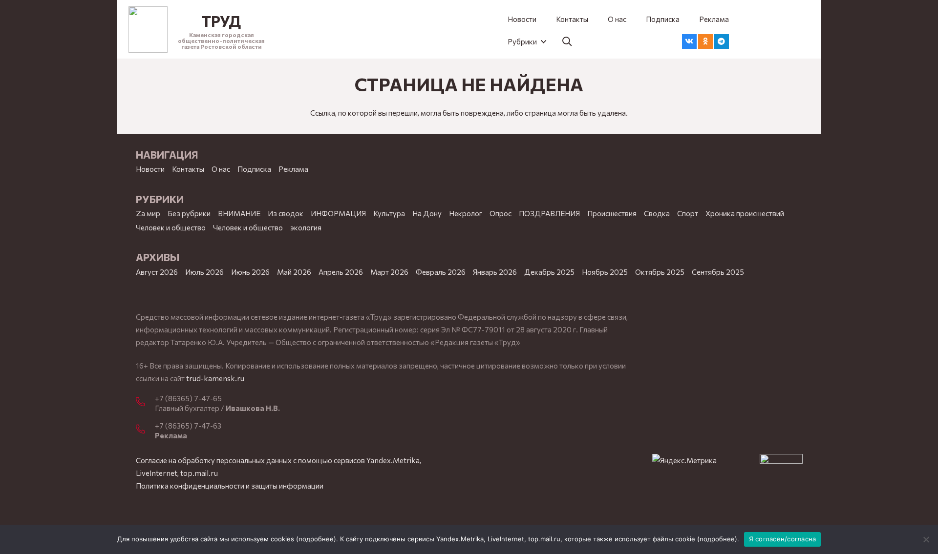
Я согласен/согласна (782, 539)
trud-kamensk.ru (215, 378)
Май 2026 (294, 271)
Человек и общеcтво (171, 227)
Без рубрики (189, 213)
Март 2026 (389, 271)
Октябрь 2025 (659, 271)
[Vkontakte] (689, 41)
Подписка (254, 168)
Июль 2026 (204, 271)
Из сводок (285, 213)
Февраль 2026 (441, 271)
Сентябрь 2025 (718, 271)
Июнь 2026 (250, 271)
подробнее (316, 539)
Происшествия (612, 213)
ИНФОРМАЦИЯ (338, 213)
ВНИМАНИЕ (239, 213)
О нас (221, 168)
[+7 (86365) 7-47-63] (145, 429)
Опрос (501, 213)
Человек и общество (248, 227)
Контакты (188, 168)
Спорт (687, 213)
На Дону (427, 213)
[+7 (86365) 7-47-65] (145, 402)
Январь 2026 (495, 271)
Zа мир (148, 213)
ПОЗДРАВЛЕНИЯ (549, 213)
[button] (526, 41)
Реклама (293, 168)
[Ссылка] (148, 29)
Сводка (657, 213)
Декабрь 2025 (549, 271)
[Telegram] (721, 41)
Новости (150, 168)
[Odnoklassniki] (705, 41)
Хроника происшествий (744, 213)
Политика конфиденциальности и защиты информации (229, 485)
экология (305, 227)
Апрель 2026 (341, 271)
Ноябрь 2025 (605, 271)
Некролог (465, 213)
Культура (389, 213)
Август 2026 (157, 271)
